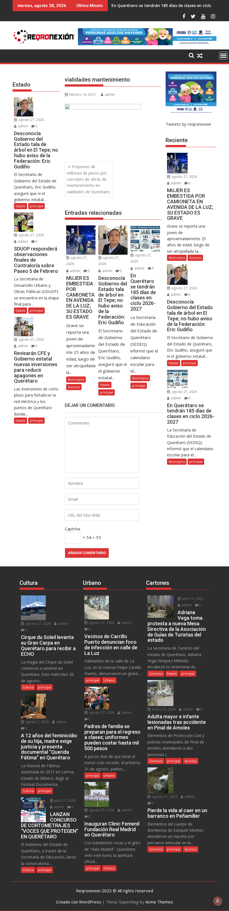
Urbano (109, 680)
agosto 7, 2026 (37, 721)
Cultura (28, 687)
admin (110, 94)
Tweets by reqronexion (188, 124)
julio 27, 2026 (64, 800)
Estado (105, 385)
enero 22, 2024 (163, 709)
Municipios (76, 379)
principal (106, 392)
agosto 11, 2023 (164, 796)
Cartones (156, 673)
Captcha (72, 528)
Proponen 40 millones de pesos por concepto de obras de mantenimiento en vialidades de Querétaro (88, 179)
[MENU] (223, 55)
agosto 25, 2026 (101, 810)
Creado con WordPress (78, 902)
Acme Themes (159, 902)
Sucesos (74, 387)
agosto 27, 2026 (31, 119)
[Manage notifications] (217, 900)
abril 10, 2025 (192, 598)
